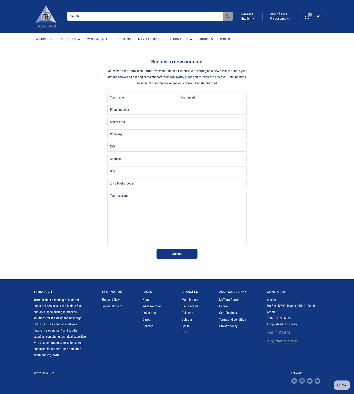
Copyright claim (111, 306)
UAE (184, 333)
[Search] (228, 16)
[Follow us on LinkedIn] (317, 381)
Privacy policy (228, 326)
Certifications (228, 313)
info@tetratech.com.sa (282, 341)
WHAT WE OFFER (98, 39)
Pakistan (187, 313)
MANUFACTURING (149, 39)
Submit (177, 254)
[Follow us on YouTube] (310, 381)
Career (147, 320)
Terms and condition (232, 320)
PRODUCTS (41, 39)
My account (278, 18)
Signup (282, 14)
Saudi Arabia (190, 306)
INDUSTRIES (68, 39)
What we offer (152, 306)
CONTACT (226, 39)
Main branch (190, 300)
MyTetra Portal (229, 300)
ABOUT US (206, 39)
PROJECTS (124, 39)
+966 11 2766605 (278, 333)
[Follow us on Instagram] (302, 381)
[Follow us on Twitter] (294, 381)
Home (146, 300)
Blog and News (111, 300)
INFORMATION (178, 39)
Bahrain (187, 320)
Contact (148, 326)
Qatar (185, 326)
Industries (149, 313)
